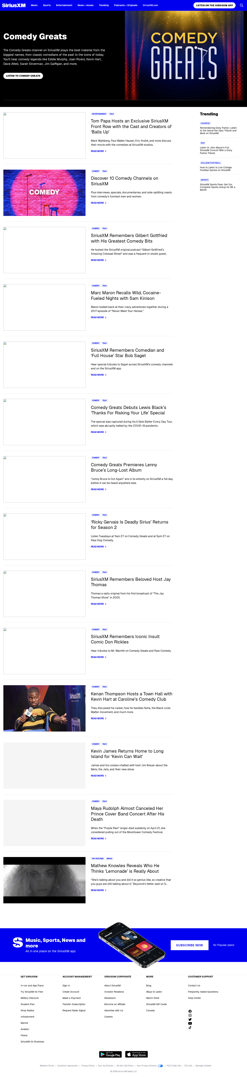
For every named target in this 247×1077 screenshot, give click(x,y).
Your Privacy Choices (147, 1065)
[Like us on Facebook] (191, 1011)
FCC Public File (174, 1065)
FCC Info (188, 1065)
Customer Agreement (67, 1065)
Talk (112, 114)
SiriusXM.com (150, 5)
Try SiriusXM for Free (32, 991)
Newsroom (110, 998)
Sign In (66, 985)
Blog (148, 985)
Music (34, 5)
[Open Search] (242, 5)
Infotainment (27, 1016)
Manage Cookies (203, 1065)
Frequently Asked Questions (203, 991)
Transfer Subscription (74, 1004)
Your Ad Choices (106, 1065)
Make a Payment (72, 998)
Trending (104, 5)
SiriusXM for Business (32, 1041)
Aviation (25, 1029)
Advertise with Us (113, 1010)
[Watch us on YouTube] (191, 1023)
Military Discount (30, 998)
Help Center (194, 998)
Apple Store (136, 1054)
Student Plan (28, 1004)
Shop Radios (27, 1010)
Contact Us (194, 985)
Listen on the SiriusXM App (214, 5)
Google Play (110, 1054)
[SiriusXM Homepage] (14, 5)
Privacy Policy (88, 1065)
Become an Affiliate (114, 1004)
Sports (47, 5)
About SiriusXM (112, 985)
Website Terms (47, 1065)
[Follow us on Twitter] (191, 1019)
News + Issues (86, 5)
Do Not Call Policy (125, 1065)
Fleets (24, 1035)
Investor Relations (114, 991)
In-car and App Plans (32, 985)
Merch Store (152, 998)
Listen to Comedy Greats (23, 75)
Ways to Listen (154, 991)
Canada (150, 1010)
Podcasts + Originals (125, 5)
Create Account (71, 991)
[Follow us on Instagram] (191, 1015)
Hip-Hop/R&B (98, 859)
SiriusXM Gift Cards (156, 1004)
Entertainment (64, 5)
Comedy (95, 171)
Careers (108, 1016)
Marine (24, 1022)
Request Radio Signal (74, 1010)
